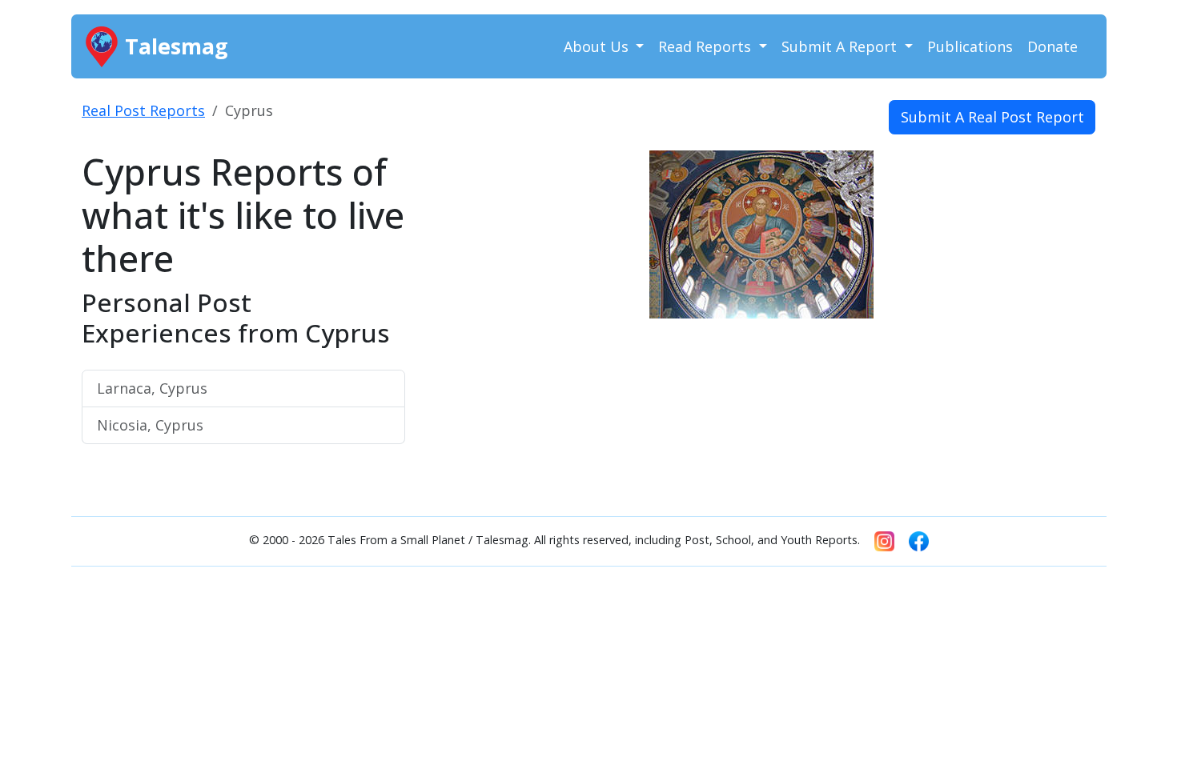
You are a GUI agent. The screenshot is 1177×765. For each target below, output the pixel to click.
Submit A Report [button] (841, 46)
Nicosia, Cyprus (150, 425)
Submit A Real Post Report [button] (992, 116)
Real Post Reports (143, 110)
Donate (1052, 46)
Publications (970, 46)
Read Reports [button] (706, 46)
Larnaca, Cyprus (152, 388)
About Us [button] (598, 46)
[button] (477, 310)
